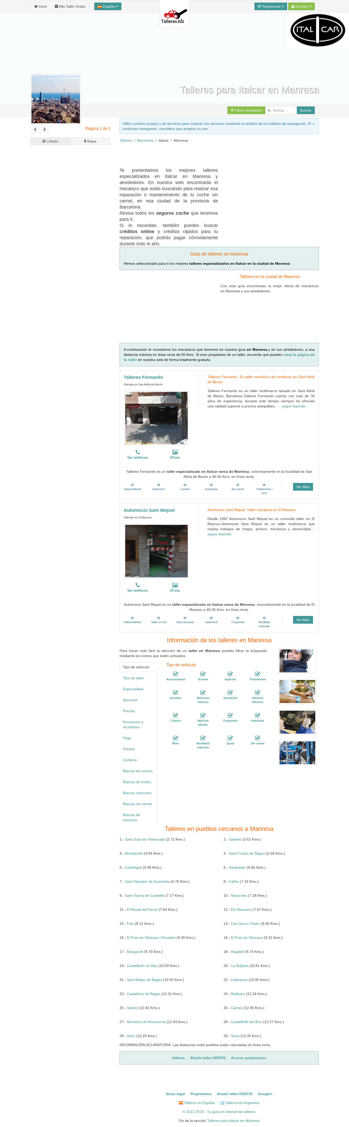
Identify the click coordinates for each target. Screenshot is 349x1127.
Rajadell (237, 952)
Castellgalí (133, 867)
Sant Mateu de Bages (144, 980)
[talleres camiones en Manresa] (175, 715)
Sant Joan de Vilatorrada (145, 839)
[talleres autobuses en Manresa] (175, 692)
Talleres (126, 140)
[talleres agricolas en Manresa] (230, 674)
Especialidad (133, 689)
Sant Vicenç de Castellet (144, 895)
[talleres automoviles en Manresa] (230, 692)
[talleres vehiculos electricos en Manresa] (257, 692)
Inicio (42, 6)
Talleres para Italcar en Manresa (233, 1121)
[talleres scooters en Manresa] (202, 674)
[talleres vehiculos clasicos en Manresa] (202, 692)
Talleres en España (199, 1103)
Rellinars (238, 994)
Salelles (235, 839)
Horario (129, 749)
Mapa (91, 141)
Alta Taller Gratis (71, 6)
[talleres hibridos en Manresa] (202, 715)
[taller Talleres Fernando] (156, 418)
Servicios (130, 700)
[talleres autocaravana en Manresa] (175, 674)
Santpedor (237, 867)
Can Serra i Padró (245, 924)
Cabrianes (239, 980)
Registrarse (271, 6)
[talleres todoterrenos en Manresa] (257, 674)
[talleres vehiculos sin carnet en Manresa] (257, 738)
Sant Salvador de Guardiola (147, 881)
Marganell (135, 952)
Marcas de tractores (131, 817)
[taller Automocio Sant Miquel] (156, 551)
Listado (51, 141)
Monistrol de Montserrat (146, 1022)
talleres (249, 1112)
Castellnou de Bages (143, 994)
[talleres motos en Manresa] (175, 738)
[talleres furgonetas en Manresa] (230, 715)
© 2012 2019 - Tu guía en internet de (213, 1112)
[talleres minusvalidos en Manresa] (202, 738)
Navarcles (239, 895)
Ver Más (303, 487)
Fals (130, 924)
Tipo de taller (133, 678)
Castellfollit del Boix (246, 1022)
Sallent (132, 1008)
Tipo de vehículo (136, 667)
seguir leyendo (294, 406)
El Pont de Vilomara (247, 938)
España (109, 6)
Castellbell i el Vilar (142, 966)
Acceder (301, 6)
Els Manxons (241, 909)
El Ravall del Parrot (142, 909)
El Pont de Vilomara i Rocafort (151, 938)
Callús (234, 881)
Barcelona (145, 140)
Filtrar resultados (248, 110)
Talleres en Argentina (241, 1103)
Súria (235, 1036)
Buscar (305, 110)
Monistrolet (134, 853)
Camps (236, 1008)
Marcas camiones (137, 793)
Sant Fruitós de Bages (247, 853)
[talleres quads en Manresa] (230, 738)
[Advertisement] (213, 154)
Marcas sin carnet (137, 804)
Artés (131, 1036)
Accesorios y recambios (133, 724)
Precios (129, 711)
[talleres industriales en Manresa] (257, 715)
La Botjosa (239, 966)
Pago (127, 738)
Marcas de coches (138, 771)
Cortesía (130, 760)
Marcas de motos (137, 782)
